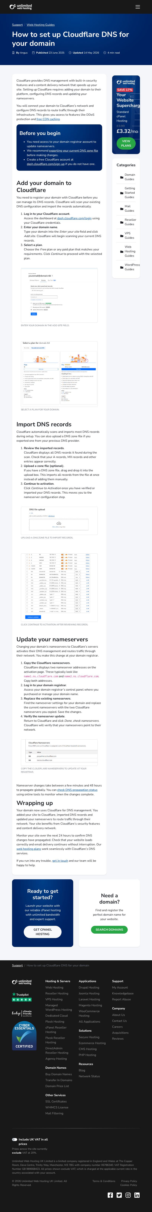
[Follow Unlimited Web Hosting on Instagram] (128, 1195)
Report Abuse (121, 999)
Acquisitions (120, 1033)
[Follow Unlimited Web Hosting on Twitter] (119, 1195)
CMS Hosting (88, 1049)
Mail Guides (128, 208)
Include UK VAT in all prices (33, 1141)
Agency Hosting (56, 1059)
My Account (120, 988)
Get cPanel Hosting (43, 932)
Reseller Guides (128, 222)
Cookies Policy (128, 1185)
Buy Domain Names (58, 1074)
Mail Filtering (54, 1113)
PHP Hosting (87, 1055)
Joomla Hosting (89, 993)
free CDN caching (48, 119)
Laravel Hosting (89, 999)
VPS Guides (128, 235)
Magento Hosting (90, 1005)
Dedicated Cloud (56, 1016)
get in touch (60, 861)
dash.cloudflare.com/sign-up (46, 164)
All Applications (89, 1022)
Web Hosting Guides (41, 25)
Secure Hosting (89, 1037)
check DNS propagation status (77, 790)
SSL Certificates (56, 1101)
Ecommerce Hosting (92, 1043)
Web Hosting (54, 988)
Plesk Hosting (54, 1022)
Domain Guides (128, 177)
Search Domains (109, 930)
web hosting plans (28, 849)
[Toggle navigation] (138, 6)
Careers (117, 1027)
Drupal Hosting (89, 988)
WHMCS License (56, 1107)
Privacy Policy (129, 1181)
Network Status (89, 1076)
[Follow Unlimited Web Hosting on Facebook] (111, 1195)
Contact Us (119, 1021)
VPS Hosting (53, 999)
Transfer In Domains (58, 1080)
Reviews (118, 1039)
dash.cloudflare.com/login (74, 218)
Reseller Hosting (56, 993)
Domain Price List (57, 1086)
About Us (118, 1015)
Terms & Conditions (103, 1181)
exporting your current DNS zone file (73, 151)
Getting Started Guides (128, 192)
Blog (82, 1070)
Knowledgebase (123, 993)
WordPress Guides (128, 267)
